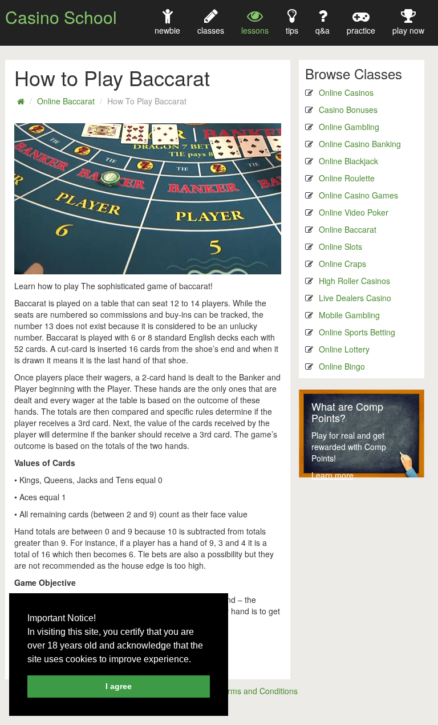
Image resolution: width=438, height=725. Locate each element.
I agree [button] (119, 686)
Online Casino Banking (360, 143)
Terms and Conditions (258, 690)
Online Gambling (349, 126)
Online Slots (340, 246)
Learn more (332, 475)
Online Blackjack (348, 161)
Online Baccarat (66, 101)
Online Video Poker (353, 212)
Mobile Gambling (349, 315)
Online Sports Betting (357, 332)
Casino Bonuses (348, 109)
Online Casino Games (358, 195)
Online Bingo (342, 366)
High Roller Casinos (354, 280)
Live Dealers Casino (355, 297)
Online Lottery (344, 349)
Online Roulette (347, 178)
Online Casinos (346, 92)
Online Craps (342, 263)
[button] (195, 660)
